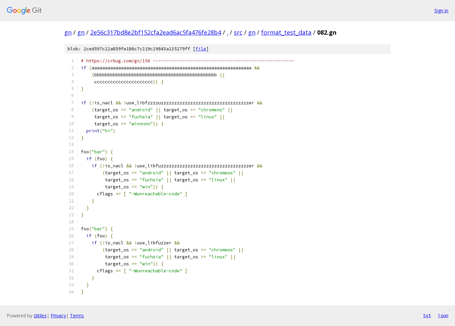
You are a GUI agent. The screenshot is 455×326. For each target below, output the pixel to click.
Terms (77, 315)
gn (68, 32)
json (443, 315)
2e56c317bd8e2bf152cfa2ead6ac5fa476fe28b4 (155, 32)
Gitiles (40, 315)
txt (427, 315)
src (238, 32)
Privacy (58, 315)
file (201, 49)
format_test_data (286, 32)
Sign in (441, 10)
